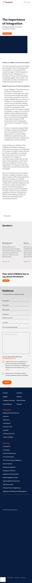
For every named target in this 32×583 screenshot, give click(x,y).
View (4, 261)
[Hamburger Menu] (29, 2)
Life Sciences (6, 423)
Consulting (6, 450)
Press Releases (7, 404)
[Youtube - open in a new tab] (14, 543)
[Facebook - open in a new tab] (14, 556)
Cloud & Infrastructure (9, 453)
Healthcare (6, 420)
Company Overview (9, 400)
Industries (7, 410)
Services (6, 443)
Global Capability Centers (10, 477)
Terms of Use (23, 577)
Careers (5, 393)
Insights (5, 396)
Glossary (19, 404)
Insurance (5, 416)
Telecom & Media (8, 437)
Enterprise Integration (9, 467)
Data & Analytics (8, 463)
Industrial (5, 430)
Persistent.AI (6, 446)
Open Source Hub (8, 484)
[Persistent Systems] (8, 502)
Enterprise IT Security (9, 470)
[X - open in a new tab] (14, 531)
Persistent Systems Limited (7, 2)
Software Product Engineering (11, 488)
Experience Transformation (11, 474)
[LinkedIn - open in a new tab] (14, 518)
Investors (19, 393)
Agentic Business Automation (11, 481)
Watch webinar (7, 33)
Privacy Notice (10, 577)
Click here (6, 280)
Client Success (21, 400)
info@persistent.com (9, 358)
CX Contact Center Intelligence (12, 460)
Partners (19, 396)
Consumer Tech (7, 426)
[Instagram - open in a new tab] (14, 568)
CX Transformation (8, 457)
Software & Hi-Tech (8, 433)
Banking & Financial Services (11, 413)
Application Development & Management (15, 491)
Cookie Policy (17, 577)
